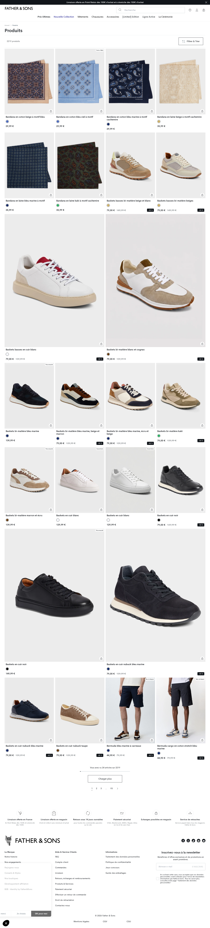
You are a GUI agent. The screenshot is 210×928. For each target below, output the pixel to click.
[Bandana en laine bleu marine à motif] (29, 167)
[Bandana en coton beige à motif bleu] (29, 83)
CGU (129, 921)
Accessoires (113, 16)
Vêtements (82, 16)
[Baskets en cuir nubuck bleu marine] (155, 597)
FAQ (57, 857)
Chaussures (97, 16)
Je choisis (32, 913)
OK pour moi (53, 913)
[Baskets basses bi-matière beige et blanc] (130, 167)
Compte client (61, 862)
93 (111, 788)
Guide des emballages (116, 873)
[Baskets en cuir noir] (181, 482)
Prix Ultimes (44, 16)
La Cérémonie (166, 16)
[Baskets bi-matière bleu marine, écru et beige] (130, 399)
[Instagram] (188, 840)
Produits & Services (64, 884)
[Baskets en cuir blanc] (80, 482)
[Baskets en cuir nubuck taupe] (80, 712)
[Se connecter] (197, 10)
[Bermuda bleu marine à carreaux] (130, 712)
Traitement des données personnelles (123, 857)
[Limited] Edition (130, 16)
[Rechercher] (120, 9)
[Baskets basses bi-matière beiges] (181, 167)
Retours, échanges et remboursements (72, 878)
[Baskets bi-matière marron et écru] (29, 482)
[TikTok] (193, 840)
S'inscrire (197, 866)
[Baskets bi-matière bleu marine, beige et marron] (80, 399)
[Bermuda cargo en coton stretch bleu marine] (181, 714)
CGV (105, 921)
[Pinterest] (198, 840)
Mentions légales (81, 921)
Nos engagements (13, 862)
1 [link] (92, 788)
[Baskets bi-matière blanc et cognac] (155, 282)
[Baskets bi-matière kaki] (181, 397)
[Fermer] (206, 2)
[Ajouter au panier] (51, 111)
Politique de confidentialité (118, 862)
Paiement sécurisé (63, 889)
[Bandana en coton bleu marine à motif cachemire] (130, 85)
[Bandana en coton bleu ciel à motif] (80, 83)
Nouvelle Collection (64, 16)
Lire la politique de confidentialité (18, 904)
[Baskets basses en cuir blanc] (54, 282)
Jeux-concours (112, 867)
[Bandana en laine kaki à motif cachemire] (80, 167)
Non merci (12, 913)
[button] (6, 923)
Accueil (7, 25)
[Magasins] (190, 10)
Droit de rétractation (64, 900)
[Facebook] (183, 840)
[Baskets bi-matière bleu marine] (29, 397)
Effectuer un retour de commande (70, 894)
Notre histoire (11, 857)
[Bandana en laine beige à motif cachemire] (181, 83)
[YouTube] (203, 840)
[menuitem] (44, 17)
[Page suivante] (117, 788)
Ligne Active (148, 16)
